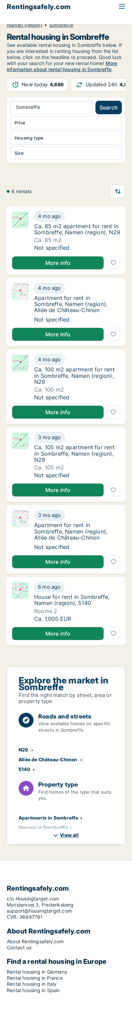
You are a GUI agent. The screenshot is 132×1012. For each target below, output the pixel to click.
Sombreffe (61, 25)
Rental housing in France (35, 978)
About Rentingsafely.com (35, 941)
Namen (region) (24, 25)
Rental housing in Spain (33, 990)
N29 (23, 750)
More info (58, 262)
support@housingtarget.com (39, 911)
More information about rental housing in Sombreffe (62, 66)
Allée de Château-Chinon (48, 759)
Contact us (19, 947)
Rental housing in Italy (32, 984)
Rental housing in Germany (37, 972)
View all (69, 835)
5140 (24, 769)
